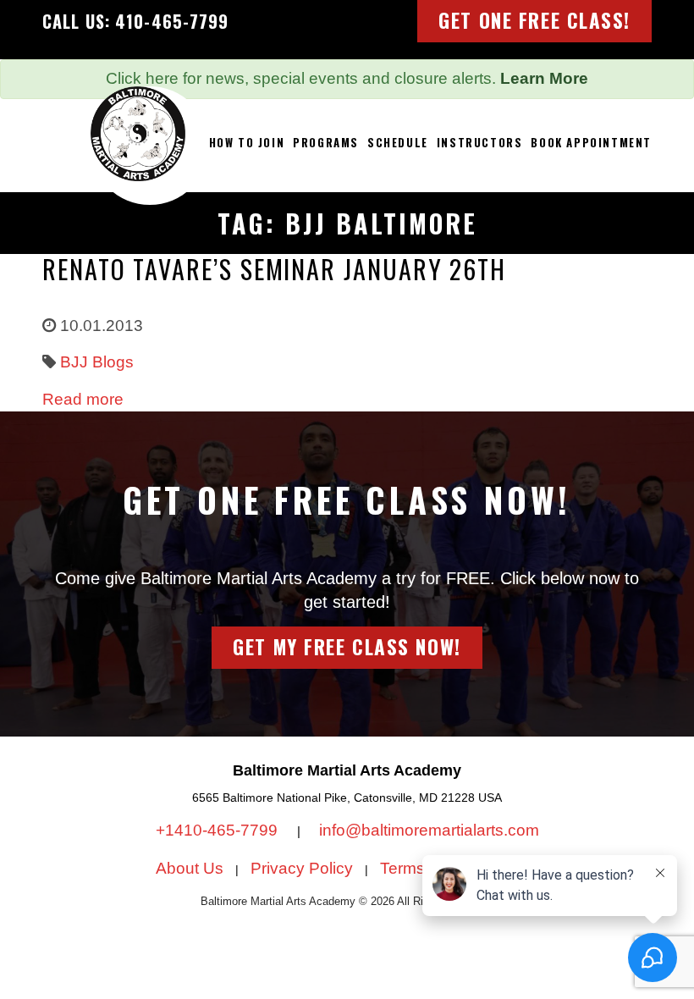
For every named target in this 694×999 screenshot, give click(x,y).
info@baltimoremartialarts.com (429, 830)
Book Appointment (591, 142)
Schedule (397, 142)
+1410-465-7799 (219, 830)
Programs (326, 142)
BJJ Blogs (97, 362)
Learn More (544, 78)
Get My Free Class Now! (346, 646)
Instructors (480, 142)
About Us (189, 868)
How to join (247, 142)
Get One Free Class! (534, 20)
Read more (83, 399)
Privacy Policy (302, 868)
